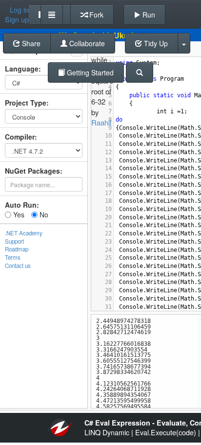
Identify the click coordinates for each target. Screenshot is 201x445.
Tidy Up (155, 43)
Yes (17, 214)
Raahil (101, 122)
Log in (19, 10)
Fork (95, 14)
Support (14, 241)
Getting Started (89, 72)
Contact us (18, 265)
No (43, 214)
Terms (12, 257)
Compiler (20, 137)
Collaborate (86, 43)
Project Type (25, 102)
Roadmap (16, 249)
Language (22, 68)
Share (30, 43)
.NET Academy (23, 233)
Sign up (17, 19)
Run (148, 14)
